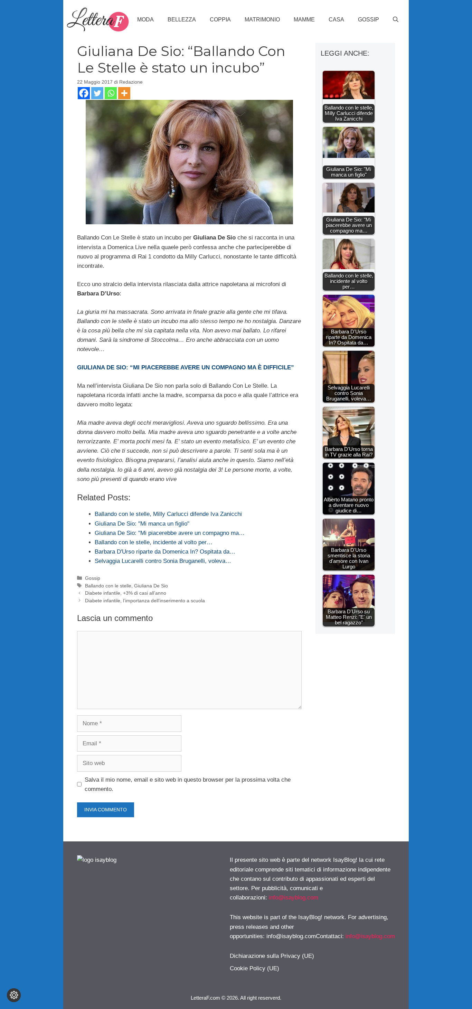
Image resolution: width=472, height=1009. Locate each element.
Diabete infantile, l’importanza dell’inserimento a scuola (145, 600)
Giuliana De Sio (151, 585)
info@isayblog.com (293, 897)
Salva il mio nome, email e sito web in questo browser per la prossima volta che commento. (188, 784)
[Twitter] (97, 93)
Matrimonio (262, 19)
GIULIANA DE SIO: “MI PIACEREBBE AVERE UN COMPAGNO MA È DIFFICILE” (185, 367)
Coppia (220, 19)
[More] (124, 93)
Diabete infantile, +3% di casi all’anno (125, 593)
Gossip (368, 19)
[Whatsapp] (111, 93)
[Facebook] (84, 93)
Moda (145, 19)
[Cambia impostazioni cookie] (14, 995)
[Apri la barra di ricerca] (395, 19)
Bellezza (182, 19)
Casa (336, 19)
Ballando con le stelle (108, 585)
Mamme (304, 19)
